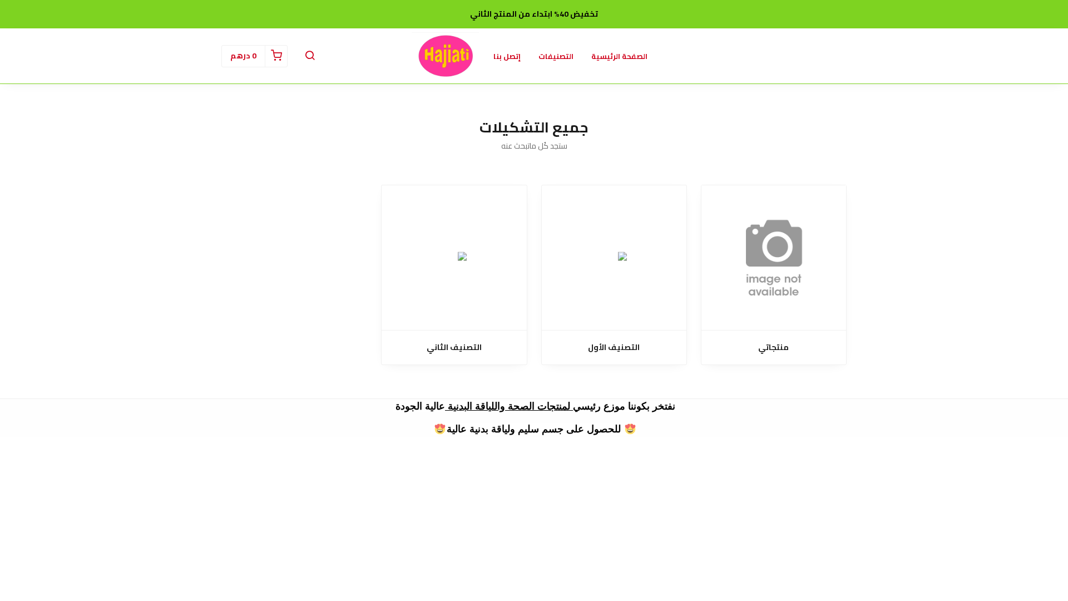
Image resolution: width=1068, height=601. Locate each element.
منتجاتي (773, 347)
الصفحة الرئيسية (619, 56)
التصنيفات (555, 56)
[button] (310, 56)
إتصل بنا (507, 56)
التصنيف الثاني (454, 347)
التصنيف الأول (614, 347)
